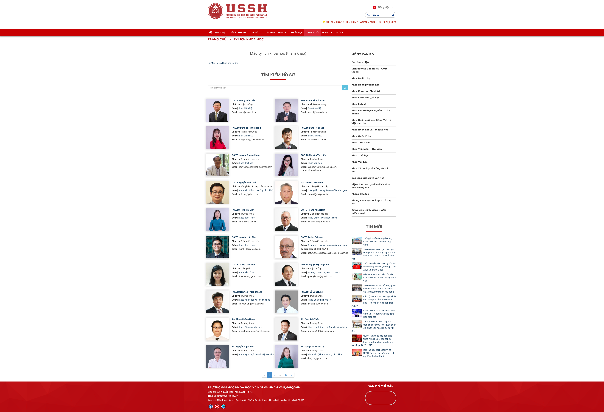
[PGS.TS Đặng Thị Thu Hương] (217, 137)
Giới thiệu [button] (220, 32)
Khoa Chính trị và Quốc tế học (322, 217)
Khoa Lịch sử (359, 104)
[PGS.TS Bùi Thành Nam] (286, 110)
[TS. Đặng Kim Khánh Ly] (286, 356)
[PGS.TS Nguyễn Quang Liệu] (286, 274)
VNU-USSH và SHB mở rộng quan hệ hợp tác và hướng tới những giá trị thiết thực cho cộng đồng (379, 288)
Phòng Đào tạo (360, 194)
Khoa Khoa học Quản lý (365, 97)
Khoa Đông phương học (250, 327)
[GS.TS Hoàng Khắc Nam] (286, 219)
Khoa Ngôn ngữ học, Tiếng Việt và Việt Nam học (371, 122)
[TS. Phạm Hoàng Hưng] (217, 329)
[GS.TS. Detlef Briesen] (286, 247)
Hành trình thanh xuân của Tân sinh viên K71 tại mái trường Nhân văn (379, 277)
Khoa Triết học (246, 163)
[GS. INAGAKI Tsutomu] (286, 192)
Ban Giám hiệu (246, 108)
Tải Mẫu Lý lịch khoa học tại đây (223, 63)
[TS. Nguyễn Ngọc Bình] (217, 356)
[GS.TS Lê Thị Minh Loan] (217, 274)
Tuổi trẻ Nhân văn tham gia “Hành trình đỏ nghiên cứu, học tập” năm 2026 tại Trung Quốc (379, 266)
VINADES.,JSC (298, 400)
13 (286, 375)
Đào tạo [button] (282, 32)
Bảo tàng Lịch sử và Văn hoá (368, 178)
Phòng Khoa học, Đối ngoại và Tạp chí (371, 202)
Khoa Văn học (315, 163)
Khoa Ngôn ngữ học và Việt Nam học (257, 354)
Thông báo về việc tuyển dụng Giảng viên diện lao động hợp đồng (377, 241)
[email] (223, 406)
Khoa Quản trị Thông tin (319, 300)
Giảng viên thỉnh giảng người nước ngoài (327, 190)
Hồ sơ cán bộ (363, 54)
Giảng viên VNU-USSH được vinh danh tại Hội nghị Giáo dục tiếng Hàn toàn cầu (379, 313)
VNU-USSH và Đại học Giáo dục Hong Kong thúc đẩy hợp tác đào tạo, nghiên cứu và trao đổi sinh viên (373, 254)
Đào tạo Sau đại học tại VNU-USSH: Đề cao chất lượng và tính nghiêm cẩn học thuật (378, 353)
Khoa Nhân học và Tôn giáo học (254, 300)
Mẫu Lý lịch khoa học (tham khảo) (278, 53)
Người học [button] (297, 32)
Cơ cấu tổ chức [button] (238, 32)
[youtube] (217, 406)
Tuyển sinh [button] (268, 32)
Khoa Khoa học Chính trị (366, 91)
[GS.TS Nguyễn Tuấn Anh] (217, 192)
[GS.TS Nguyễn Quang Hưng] (217, 165)
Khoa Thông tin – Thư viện (367, 149)
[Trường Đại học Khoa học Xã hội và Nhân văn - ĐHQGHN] (215, 11)
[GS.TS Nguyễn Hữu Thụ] (217, 247)
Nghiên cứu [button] (312, 32)
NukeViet (276, 400)
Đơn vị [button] (340, 32)
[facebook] (211, 406)
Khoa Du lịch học (361, 78)
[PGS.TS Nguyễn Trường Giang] (217, 301)
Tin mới (374, 226)
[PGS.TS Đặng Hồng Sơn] (286, 137)
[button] (381, 7)
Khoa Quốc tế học (362, 136)
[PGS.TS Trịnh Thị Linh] (217, 219)
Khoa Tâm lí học (246, 217)
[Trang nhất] (210, 32)
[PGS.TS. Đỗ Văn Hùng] (286, 301)
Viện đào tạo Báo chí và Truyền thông (370, 70)
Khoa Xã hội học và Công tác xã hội (256, 190)
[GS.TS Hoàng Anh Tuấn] (217, 110)
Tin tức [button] (255, 32)
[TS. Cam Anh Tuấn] (286, 329)
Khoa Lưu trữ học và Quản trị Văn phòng (327, 327)
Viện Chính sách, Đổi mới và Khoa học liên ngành (371, 186)
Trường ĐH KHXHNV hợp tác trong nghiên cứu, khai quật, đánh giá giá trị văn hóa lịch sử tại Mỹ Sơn (374, 326)
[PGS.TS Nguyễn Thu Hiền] (286, 165)
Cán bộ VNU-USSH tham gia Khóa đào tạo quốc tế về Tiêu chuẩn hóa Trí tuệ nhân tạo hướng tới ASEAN (374, 301)
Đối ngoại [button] (327, 32)
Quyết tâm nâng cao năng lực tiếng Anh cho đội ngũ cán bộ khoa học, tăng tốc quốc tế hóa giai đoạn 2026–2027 (372, 340)
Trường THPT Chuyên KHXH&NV (324, 272)
